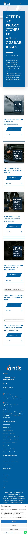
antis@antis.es (10, 379)
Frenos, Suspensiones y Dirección (11, 436)
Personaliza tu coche (8, 465)
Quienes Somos (6, 475)
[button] (26, 506)
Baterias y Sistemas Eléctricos (10, 442)
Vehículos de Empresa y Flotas (10, 452)
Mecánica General (7, 427)
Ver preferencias (14, 529)
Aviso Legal (23, 532)
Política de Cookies (7, 532)
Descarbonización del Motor (9, 449)
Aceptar (14, 521)
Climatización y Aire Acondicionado (11, 439)
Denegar (14, 525)
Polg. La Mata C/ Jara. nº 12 (9, 405)
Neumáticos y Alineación (9, 433)
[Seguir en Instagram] (6, 384)
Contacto (5, 478)
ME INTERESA (14, 129)
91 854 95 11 (12, 377)
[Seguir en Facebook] (3, 384)
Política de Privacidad (15, 532)
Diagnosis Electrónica (8, 430)
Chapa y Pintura (6, 445)
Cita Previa (5, 481)
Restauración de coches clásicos (11, 462)
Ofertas (4, 484)
